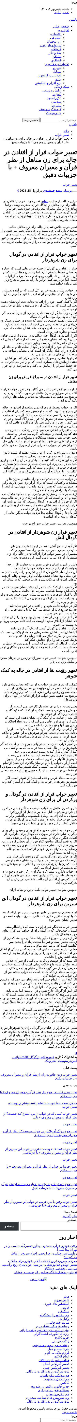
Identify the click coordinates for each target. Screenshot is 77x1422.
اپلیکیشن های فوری (56, 1303)
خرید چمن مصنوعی (56, 1379)
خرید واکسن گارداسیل (54, 1375)
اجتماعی (55, 37)
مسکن (57, 56)
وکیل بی (63, 1318)
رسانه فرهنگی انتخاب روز (52, 1326)
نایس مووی (61, 1300)
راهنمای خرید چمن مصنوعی (51, 1345)
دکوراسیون (54, 98)
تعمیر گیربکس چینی (56, 1367)
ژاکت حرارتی (60, 1341)
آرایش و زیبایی (51, 90)
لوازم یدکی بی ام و (57, 1352)
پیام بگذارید (70, 1216)
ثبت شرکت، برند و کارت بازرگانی (47, 1371)
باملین (73, 19)
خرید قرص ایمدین (57, 1394)
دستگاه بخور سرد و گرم (53, 1390)
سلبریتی (56, 105)
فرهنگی (56, 49)
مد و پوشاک (53, 113)
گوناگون (56, 60)
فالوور (65, 1307)
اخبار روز (63, 30)
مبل (66, 1296)
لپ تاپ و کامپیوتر (49, 75)
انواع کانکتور (61, 1356)
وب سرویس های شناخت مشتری (47, 1397)
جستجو (72, 1219)
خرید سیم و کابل (58, 1349)
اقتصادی (55, 34)
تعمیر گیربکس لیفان (56, 1364)
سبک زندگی (61, 86)
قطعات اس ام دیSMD (54, 1360)
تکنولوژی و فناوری (57, 64)
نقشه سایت (61, 12)
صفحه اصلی (61, 26)
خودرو (57, 67)
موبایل (57, 71)
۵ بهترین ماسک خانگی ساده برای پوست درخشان (45, 1272)
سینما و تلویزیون (50, 45)
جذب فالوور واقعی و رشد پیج (50, 1386)
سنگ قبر (63, 1311)
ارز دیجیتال (54, 41)
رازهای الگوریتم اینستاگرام (51, 1333)
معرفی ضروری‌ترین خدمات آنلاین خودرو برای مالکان (42, 1261)
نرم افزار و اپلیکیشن (48, 83)
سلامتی (56, 101)
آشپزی (57, 94)
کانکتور (64, 1382)
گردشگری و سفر (50, 109)
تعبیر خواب (70, 184)
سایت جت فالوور (58, 1322)
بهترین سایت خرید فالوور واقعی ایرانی (44, 1330)
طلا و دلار (55, 52)
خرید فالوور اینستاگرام (54, 1315)
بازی (58, 79)
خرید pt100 (62, 1337)
